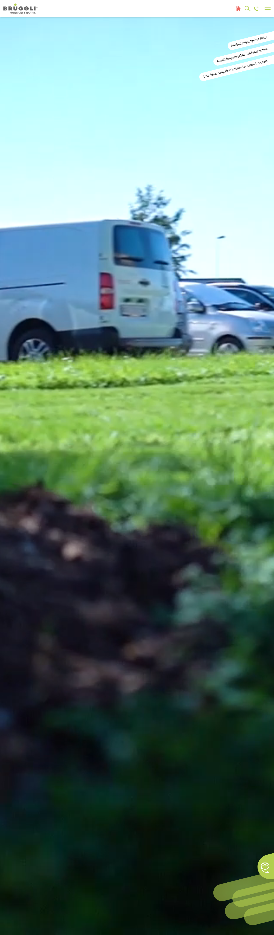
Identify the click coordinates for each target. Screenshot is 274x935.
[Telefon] (256, 8)
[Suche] (248, 8)
